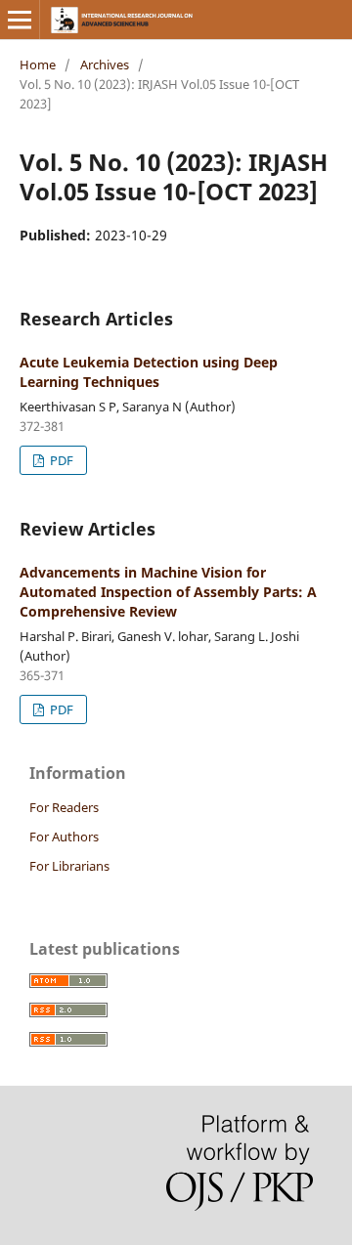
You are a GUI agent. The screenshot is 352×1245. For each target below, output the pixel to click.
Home (38, 64)
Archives (104, 64)
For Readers (64, 807)
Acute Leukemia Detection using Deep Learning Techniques (149, 372)
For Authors (64, 836)
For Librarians (69, 866)
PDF (60, 460)
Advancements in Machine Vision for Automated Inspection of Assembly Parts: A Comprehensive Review (168, 592)
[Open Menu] (19, 19)
